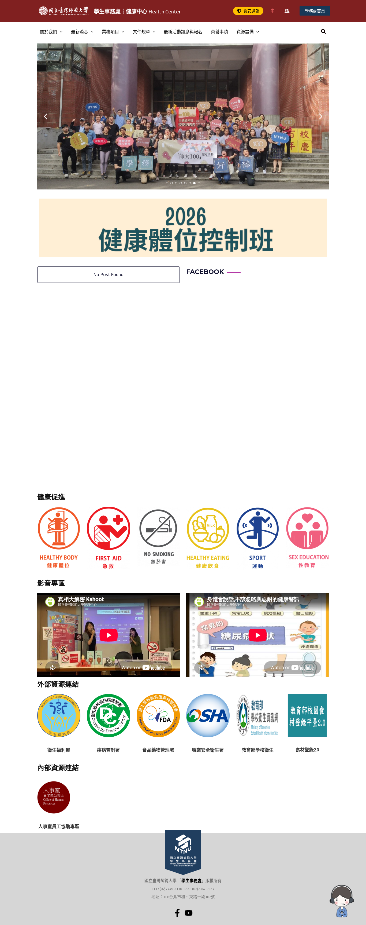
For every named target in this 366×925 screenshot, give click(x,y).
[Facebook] (177, 913)
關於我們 (48, 31)
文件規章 (141, 31)
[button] (248, 11)
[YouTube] (189, 913)
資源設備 (245, 31)
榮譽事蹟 (219, 31)
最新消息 (79, 31)
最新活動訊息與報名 (183, 31)
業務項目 (110, 31)
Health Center (137, 11)
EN (287, 10)
